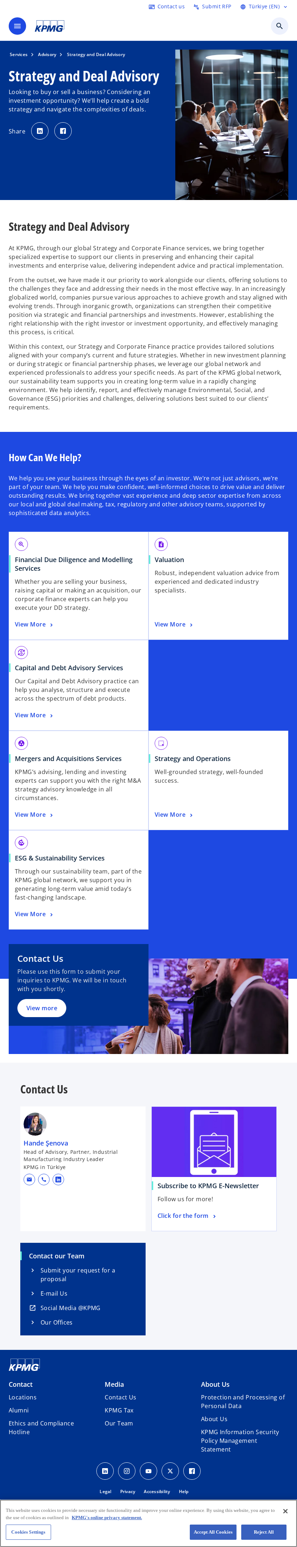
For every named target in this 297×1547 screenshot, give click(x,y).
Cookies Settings (28, 1532)
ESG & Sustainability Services (60, 858)
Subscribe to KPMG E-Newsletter (211, 1185)
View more (41, 1008)
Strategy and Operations (193, 758)
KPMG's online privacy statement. (107, 1517)
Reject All (264, 1532)
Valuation (169, 559)
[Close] (285, 1511)
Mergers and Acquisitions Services (68, 758)
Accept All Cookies (213, 1532)
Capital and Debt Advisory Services (69, 667)
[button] (29, 1179)
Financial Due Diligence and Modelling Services (74, 564)
